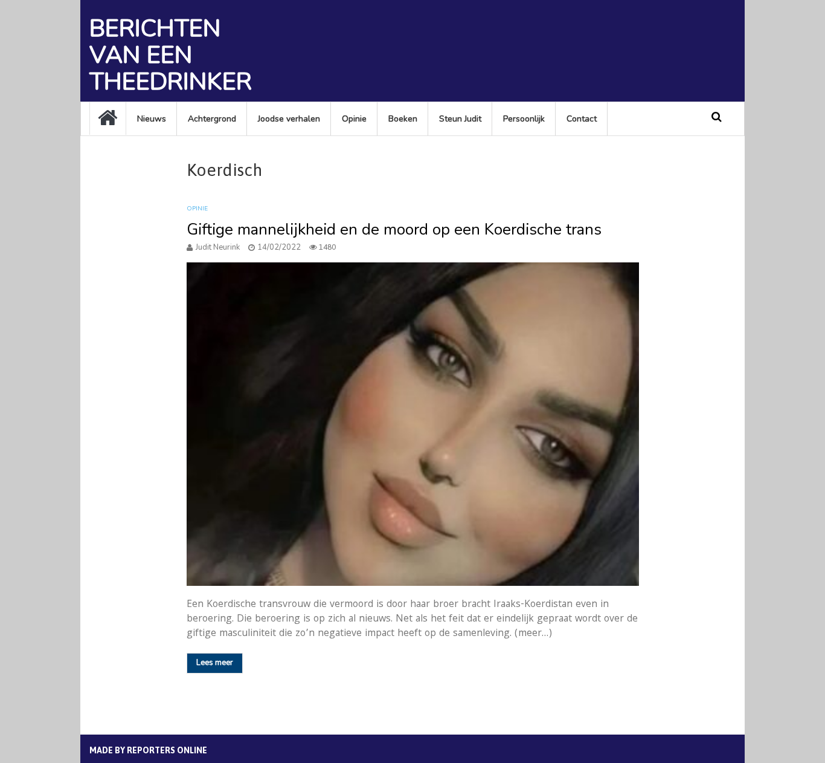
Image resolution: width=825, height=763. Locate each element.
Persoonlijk (524, 119)
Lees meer (214, 662)
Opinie (354, 119)
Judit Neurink (218, 247)
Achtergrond (212, 119)
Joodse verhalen (289, 119)
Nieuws (151, 119)
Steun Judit (460, 119)
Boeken (402, 119)
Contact (582, 119)
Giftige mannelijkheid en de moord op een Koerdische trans (394, 229)
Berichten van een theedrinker (170, 55)
